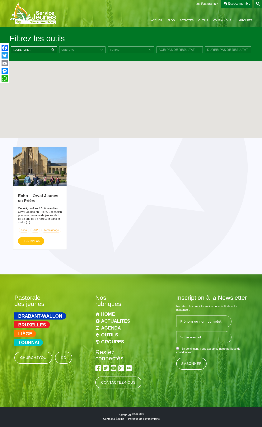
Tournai (28, 342)
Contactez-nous (118, 382)
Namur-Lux (131, 414)
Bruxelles (32, 324)
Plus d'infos (31, 241)
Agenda (111, 327)
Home (108, 314)
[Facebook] (4, 48)
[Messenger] (4, 71)
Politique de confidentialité (144, 418)
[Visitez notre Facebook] (98, 368)
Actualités (115, 321)
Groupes (245, 20)
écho (24, 229)
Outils (203, 20)
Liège (25, 333)
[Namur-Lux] (33, 24)
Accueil (157, 20)
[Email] (4, 63)
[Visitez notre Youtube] (113, 368)
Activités (187, 20)
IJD (63, 358)
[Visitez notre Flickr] (129, 368)
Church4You (33, 358)
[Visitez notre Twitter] (106, 368)
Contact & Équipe (113, 418)
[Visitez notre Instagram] (121, 368)
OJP (35, 229)
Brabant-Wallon (40, 316)
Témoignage (51, 229)
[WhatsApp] (4, 78)
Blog (171, 20)
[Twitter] (4, 55)
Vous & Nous (222, 20)
